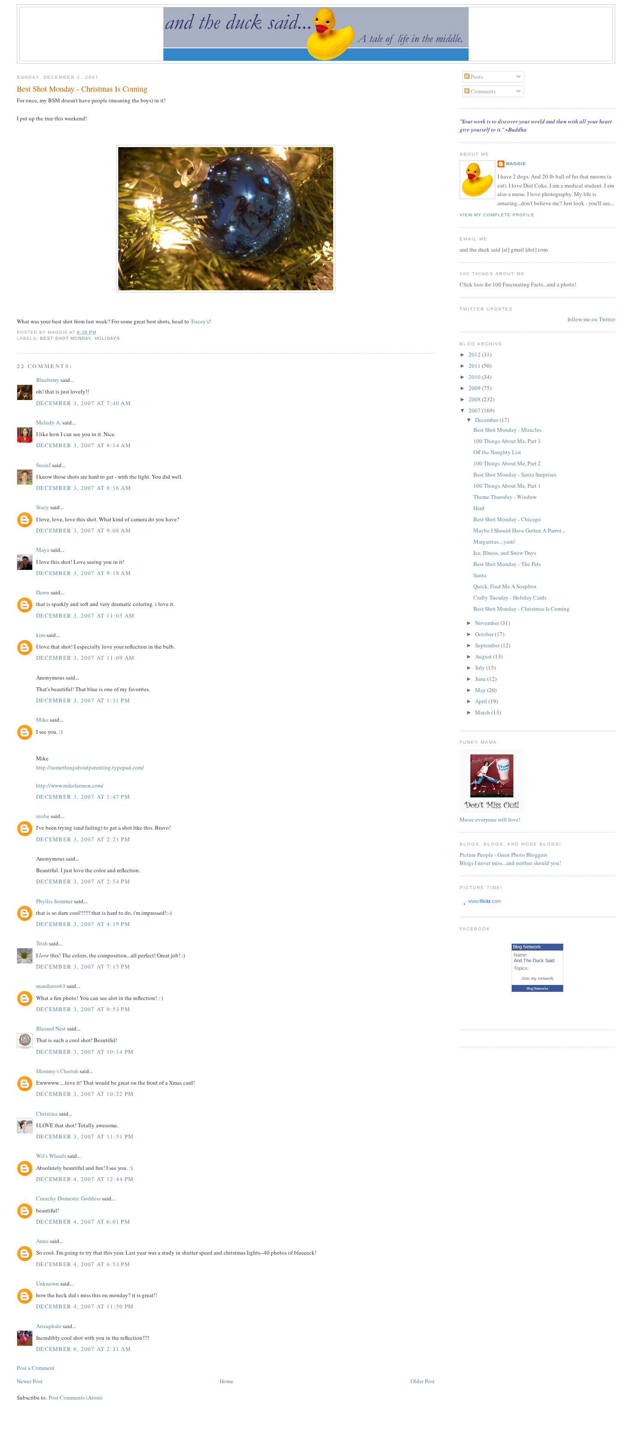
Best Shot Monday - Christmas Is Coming (82, 88)
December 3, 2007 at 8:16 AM (83, 488)
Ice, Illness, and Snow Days (504, 553)
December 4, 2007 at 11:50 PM (85, 1306)
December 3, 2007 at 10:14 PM (85, 1051)
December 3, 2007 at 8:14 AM (83, 445)
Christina (47, 1113)
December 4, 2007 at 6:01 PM (83, 1221)
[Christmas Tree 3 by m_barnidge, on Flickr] (225, 290)
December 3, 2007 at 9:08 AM (83, 530)
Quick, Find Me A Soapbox (505, 586)
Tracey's (199, 321)
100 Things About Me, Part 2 (507, 463)
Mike (42, 719)
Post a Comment (36, 1368)
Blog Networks (537, 989)
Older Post (423, 1381)
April (481, 701)
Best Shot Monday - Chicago (507, 519)
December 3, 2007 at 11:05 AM (85, 615)
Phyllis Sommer (54, 901)
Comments (482, 91)
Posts (476, 76)
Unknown (47, 1283)
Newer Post (30, 1381)
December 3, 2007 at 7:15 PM (83, 966)
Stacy (42, 507)
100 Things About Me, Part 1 (507, 485)
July (480, 667)
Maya (42, 550)
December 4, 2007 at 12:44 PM (85, 1179)
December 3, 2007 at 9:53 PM (83, 1009)
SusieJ (43, 465)
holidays (107, 338)
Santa (479, 575)
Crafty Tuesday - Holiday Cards (509, 597)
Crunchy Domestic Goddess (68, 1198)
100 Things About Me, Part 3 (507, 441)
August (484, 656)
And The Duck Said (534, 960)
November (487, 623)
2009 (475, 388)
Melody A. (48, 422)
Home (226, 1381)
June (481, 679)
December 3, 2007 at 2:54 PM (83, 881)
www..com (484, 901)
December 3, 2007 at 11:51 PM (85, 1136)
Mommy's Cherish (57, 1071)
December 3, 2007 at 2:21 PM (83, 839)
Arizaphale (48, 1326)
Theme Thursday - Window (505, 497)
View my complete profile (497, 214)
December (487, 420)
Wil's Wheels (51, 1156)
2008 (475, 399)
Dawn (42, 592)
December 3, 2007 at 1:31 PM (83, 700)
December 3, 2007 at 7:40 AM (83, 403)
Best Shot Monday (65, 338)
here (479, 284)
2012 (475, 354)
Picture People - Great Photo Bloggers (503, 854)
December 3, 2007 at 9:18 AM (83, 573)
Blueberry (47, 380)
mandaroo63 (50, 986)
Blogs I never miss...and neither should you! (510, 863)
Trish (42, 943)
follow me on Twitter (591, 319)
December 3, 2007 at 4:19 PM (83, 924)
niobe (42, 816)
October (485, 634)
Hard (479, 508)
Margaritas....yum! (494, 541)
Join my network (537, 978)
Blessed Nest (51, 1028)
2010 (475, 377)
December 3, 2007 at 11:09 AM (85, 658)
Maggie (516, 163)
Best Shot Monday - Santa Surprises (514, 474)
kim (40, 635)
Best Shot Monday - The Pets (507, 564)
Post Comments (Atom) (75, 1397)
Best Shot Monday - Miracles (507, 430)
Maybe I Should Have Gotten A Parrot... (519, 530)
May (481, 690)
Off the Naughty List (497, 452)
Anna (42, 1241)
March (483, 712)
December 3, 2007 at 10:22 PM (85, 1094)
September (488, 645)
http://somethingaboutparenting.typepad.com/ (90, 767)
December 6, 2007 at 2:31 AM (83, 1349)
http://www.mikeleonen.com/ (70, 785)
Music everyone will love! (490, 819)
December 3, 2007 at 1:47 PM (83, 796)
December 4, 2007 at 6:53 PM (83, 1264)
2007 (475, 410)
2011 (475, 365)
